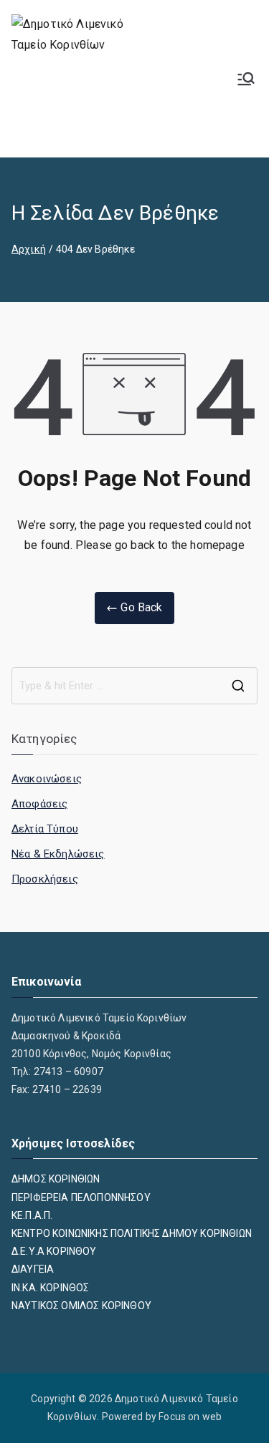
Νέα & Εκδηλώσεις (58, 853)
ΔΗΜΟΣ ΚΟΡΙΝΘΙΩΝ (55, 1179)
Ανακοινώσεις (46, 778)
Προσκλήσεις (44, 879)
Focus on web (190, 1416)
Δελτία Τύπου (44, 828)
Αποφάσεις (39, 803)
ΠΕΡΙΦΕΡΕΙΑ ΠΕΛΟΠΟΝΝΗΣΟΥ (81, 1197)
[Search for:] (134, 686)
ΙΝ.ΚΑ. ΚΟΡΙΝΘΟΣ (50, 1287)
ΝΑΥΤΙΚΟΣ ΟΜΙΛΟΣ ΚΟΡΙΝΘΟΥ (81, 1305)
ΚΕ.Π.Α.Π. (31, 1215)
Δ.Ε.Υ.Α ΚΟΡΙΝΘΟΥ (54, 1251)
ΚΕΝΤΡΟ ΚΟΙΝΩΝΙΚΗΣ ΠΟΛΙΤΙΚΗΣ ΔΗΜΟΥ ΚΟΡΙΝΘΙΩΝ (131, 1233)
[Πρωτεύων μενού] (246, 79)
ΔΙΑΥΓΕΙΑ (32, 1269)
